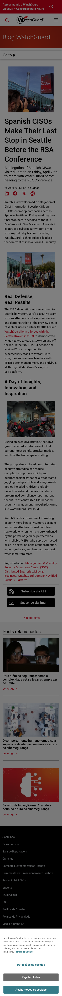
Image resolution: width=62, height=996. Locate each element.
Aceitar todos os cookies (31, 989)
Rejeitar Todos (31, 977)
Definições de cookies (31, 964)
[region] (31, 962)
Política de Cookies (24, 951)
